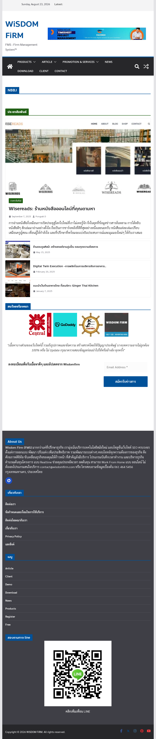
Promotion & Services (79, 62)
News (108, 62)
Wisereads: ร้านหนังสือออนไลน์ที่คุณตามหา (52, 208)
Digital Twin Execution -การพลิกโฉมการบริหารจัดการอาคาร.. (69, 266)
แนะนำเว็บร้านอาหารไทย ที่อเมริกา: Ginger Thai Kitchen (65, 286)
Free (7, 624)
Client (44, 71)
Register (10, 616)
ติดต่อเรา (10, 504)
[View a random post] (146, 66)
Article (47, 62)
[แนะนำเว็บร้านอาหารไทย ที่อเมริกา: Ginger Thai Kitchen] (17, 288)
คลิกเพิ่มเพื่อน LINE (78, 711)
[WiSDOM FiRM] (9, 66)
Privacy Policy (13, 536)
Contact (61, 71)
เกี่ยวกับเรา (11, 528)
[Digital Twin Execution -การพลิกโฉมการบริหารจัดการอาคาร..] (17, 268)
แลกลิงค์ (9, 544)
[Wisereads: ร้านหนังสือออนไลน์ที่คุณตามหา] (77, 156)
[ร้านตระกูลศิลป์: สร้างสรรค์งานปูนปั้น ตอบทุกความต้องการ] (17, 249)
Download (25, 71)
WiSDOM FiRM (22, 30)
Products (25, 62)
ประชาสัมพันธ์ (15, 200)
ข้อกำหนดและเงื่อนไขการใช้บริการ (24, 512)
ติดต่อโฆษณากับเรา (16, 520)
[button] (34, 62)
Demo (8, 584)
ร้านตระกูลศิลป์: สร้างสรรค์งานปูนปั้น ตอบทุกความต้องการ (65, 247)
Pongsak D (41, 216)
